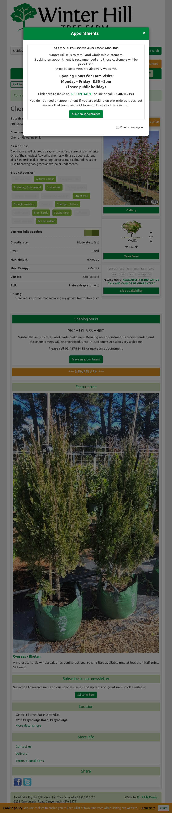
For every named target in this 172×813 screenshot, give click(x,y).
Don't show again (131, 127)
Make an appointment (86, 114)
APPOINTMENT (81, 94)
